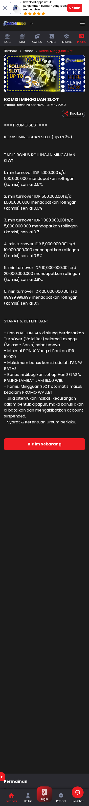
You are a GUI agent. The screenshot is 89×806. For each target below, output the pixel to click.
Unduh (74, 8)
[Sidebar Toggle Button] (82, 23)
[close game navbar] (31, 23)
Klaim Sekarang (45, 444)
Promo (28, 51)
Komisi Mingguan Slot (55, 51)
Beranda (10, 51)
